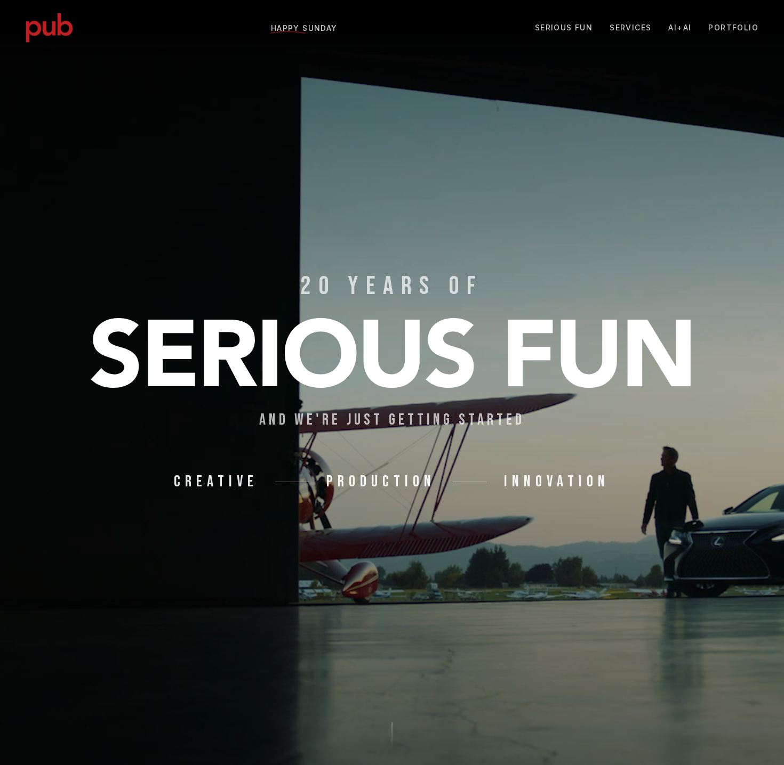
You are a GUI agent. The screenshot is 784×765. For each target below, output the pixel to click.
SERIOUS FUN (564, 27)
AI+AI (679, 27)
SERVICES (630, 27)
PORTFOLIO (733, 27)
